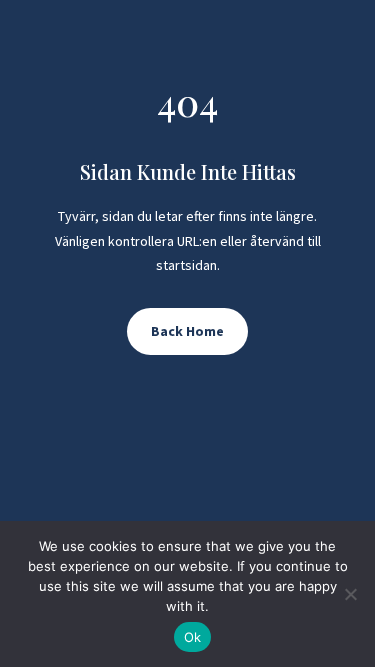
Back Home (187, 331)
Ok (193, 637)
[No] (350, 594)
